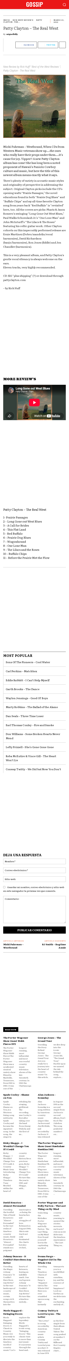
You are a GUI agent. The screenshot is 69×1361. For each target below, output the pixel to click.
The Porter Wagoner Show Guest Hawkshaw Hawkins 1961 (51, 1146)
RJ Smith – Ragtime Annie (54, 946)
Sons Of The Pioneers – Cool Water (28, 662)
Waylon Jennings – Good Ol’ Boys (27, 698)
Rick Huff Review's (23, 20)
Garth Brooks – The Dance (22, 689)
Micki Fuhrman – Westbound (13, 946)
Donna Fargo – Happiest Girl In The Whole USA (49, 1259)
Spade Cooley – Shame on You (16, 1096)
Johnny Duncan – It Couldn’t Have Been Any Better (17, 1259)
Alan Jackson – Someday (47, 1096)
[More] (62, 45)
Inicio (6, 20)
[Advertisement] (34, 333)
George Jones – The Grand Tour (49, 1039)
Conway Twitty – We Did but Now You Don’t (33, 769)
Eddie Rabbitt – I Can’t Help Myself (27, 680)
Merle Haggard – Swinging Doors (13, 1312)
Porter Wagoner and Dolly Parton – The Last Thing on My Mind (52, 1205)
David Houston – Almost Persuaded (14, 1204)
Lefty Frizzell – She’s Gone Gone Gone (30, 747)
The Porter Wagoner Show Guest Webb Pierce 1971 (15, 1040)
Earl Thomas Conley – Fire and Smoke (30, 725)
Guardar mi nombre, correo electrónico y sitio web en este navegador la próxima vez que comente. (33, 888)
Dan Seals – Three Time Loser (25, 716)
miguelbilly (12, 34)
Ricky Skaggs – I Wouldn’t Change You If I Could (16, 1146)
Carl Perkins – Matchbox (21, 671)
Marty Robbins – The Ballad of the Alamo (32, 707)
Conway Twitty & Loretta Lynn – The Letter (49, 1313)
